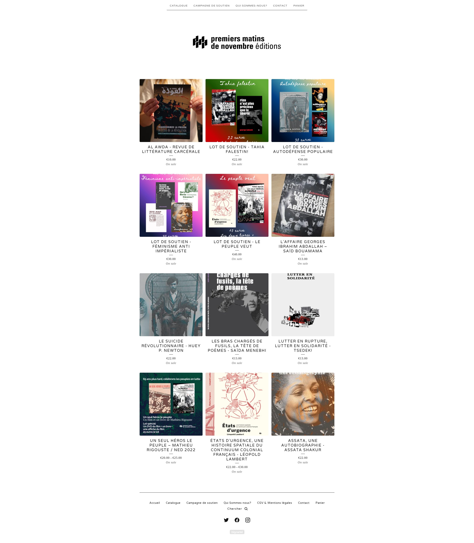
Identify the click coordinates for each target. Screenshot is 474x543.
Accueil (154, 502)
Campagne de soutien (211, 5)
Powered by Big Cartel (237, 532)
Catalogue (179, 5)
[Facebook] (237, 520)
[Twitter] (226, 520)
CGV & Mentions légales (274, 502)
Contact (280, 5)
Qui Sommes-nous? (251, 5)
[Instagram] (247, 520)
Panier (298, 5)
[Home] (237, 42)
